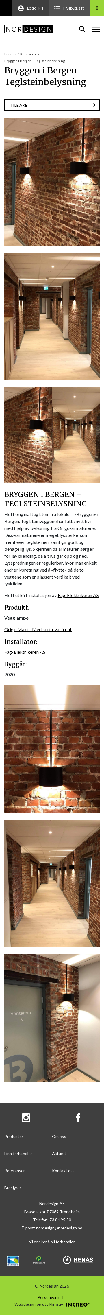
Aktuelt (59, 1153)
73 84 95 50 (60, 1219)
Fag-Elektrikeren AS (78, 595)
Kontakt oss (63, 1170)
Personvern (48, 1297)
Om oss (59, 1136)
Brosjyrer (12, 1187)
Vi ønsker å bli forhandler (52, 1241)
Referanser (14, 1170)
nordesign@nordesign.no (59, 1227)
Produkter (13, 1136)
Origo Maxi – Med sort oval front (38, 629)
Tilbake (18, 105)
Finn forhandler (18, 1153)
